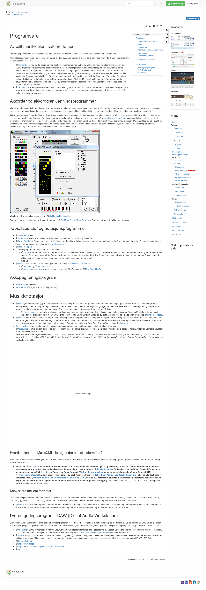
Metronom (179, 160)
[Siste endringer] (150, 25)
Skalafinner (179, 191)
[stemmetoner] (182, 42)
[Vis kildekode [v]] (166, 30)
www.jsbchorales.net (29, 474)
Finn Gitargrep (181, 170)
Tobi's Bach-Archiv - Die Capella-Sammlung (115, 474)
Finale (26, 252)
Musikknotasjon (142, 64)
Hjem (174, 122)
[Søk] (155, 3)
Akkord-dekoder (181, 180)
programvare (17, 14)
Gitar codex (179, 167)
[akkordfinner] (182, 99)
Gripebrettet (178, 136)
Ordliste (177, 148)
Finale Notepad (25, 246)
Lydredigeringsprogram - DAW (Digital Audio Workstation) (146, 70)
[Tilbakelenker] (166, 38)
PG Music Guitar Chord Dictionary (76, 220)
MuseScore (23, 328)
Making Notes (125, 323)
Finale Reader (30, 312)
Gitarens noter (180, 202)
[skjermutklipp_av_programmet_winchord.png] (55, 170)
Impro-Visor (21, 287)
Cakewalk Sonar (25, 540)
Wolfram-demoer (180, 210)
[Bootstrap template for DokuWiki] (182, 582)
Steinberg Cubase (26, 543)
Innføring (28, 266)
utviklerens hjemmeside (59, 216)
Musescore (23, 263)
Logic (20, 546)
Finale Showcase (154, 314)
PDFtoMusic (23, 504)
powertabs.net (56, 243)
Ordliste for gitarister (180, 222)
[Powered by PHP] (186, 582)
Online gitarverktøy (180, 154)
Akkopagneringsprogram (146, 59)
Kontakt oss (176, 234)
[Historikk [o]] (166, 34)
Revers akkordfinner (117, 118)
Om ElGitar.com (178, 230)
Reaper (21, 535)
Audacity (22, 529)
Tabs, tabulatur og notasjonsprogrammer (145, 54)
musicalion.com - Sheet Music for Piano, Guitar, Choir (59, 477)
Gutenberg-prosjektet (92, 472)
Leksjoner (177, 144)
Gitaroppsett (178, 132)
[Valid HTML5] (190, 582)
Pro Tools (22, 549)
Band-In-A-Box (23, 284)
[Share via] (146, 25)
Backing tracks (178, 152)
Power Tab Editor (25, 241)
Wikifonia (33, 466)
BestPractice (23, 87)
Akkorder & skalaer (182, 174)
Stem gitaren (178, 128)
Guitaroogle (178, 214)
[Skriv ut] (157, 25)
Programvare (141, 38)
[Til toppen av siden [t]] (166, 41)
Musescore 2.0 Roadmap (79, 263)
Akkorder (177, 140)
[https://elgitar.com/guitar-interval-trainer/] (182, 80)
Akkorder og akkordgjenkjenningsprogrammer (150, 48)
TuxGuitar (22, 238)
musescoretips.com (32, 269)
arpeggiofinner (180, 195)
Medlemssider (177, 218)
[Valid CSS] (194, 582)
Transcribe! (23, 64)
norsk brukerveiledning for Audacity (95, 532)
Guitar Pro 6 (23, 235)
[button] (161, 3)
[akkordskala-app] (182, 60)
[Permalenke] (161, 25)
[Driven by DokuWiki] (198, 582)
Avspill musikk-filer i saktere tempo (147, 42)
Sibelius (21, 317)
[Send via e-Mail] (154, 25)
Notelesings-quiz (183, 206)
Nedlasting (176, 226)
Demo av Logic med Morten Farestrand (46, 546)
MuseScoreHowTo (93, 269)
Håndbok (41, 266)
